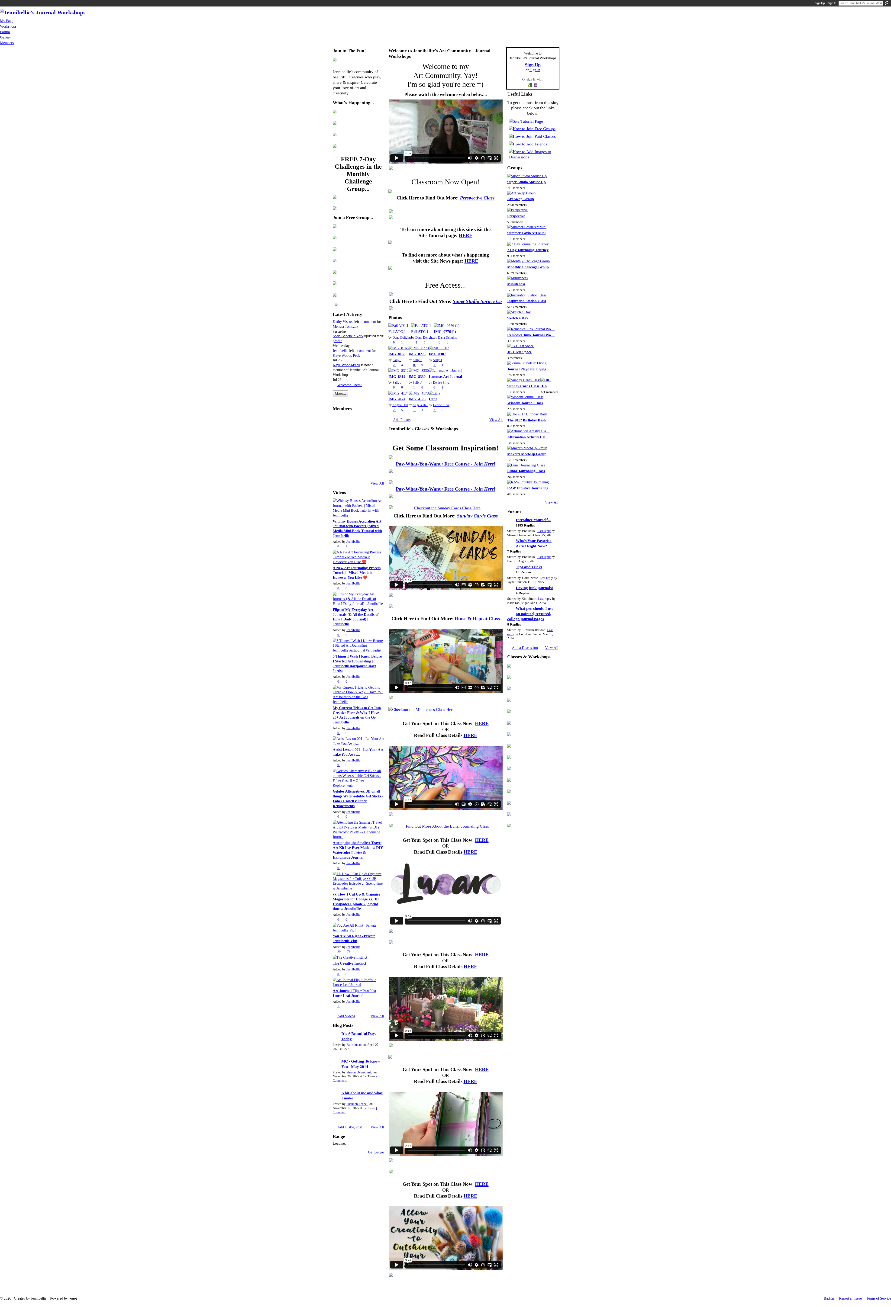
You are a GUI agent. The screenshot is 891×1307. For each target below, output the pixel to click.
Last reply (544, 531)
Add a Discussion (525, 648)
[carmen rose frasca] (339, 458)
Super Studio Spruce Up (526, 182)
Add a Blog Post (349, 1127)
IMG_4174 (396, 399)
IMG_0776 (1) (445, 332)
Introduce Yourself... (533, 520)
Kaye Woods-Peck (346, 355)
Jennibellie (340, 351)
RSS (335, 400)
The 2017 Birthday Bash (526, 420)
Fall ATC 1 (397, 332)
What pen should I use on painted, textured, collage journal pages (530, 613)
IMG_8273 (417, 354)
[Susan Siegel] (363, 433)
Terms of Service (878, 1298)
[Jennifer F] (363, 470)
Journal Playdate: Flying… (528, 369)
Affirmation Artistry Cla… (528, 437)
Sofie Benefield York (348, 336)
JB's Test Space (519, 352)
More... (340, 393)
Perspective (516, 216)
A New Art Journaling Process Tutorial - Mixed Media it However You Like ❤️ (357, 573)
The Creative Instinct (349, 963)
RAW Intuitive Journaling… (529, 488)
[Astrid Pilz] (351, 433)
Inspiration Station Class (526, 301)
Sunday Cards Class (523, 386)
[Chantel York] (376, 420)
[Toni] (351, 458)
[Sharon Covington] (339, 445)
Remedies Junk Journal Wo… (531, 335)
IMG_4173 (417, 399)
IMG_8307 (437, 354)
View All (377, 483)
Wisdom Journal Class (525, 403)
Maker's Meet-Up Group (526, 454)
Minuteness (516, 284)
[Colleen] (363, 445)
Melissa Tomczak (345, 326)
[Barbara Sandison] (376, 458)
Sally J (397, 360)
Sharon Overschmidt (359, 1072)
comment (369, 322)
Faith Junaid (354, 1045)
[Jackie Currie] (376, 445)
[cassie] (339, 470)
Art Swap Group (520, 199)
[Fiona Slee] (363, 420)
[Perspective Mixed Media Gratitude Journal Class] (445, 191)
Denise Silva (441, 382)
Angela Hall (400, 405)
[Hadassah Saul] (376, 433)
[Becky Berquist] (363, 458)
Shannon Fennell (357, 1104)
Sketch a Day (517, 318)
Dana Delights (402, 337)
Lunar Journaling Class (526, 471)
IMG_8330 (417, 377)
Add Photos (401, 420)
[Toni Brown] (339, 433)
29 (339, 952)
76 (348, 952)
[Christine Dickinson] (351, 445)
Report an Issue (850, 1298)
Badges (829, 1298)
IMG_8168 (396, 354)
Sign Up (820, 3)
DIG (543, 386)
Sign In (831, 3)
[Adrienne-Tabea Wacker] (376, 470)
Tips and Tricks (529, 567)
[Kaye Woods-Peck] (339, 420)
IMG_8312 (396, 377)
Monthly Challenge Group (528, 267)
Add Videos (346, 1016)
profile (337, 341)
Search (886, 3)
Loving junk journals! (534, 588)
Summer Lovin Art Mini (526, 233)
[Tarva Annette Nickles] (351, 470)
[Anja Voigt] (351, 420)
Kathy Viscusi (343, 322)
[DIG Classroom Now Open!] (445, 482)
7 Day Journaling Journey (528, 250)
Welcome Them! (349, 385)
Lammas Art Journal (445, 377)
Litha (433, 399)
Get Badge (376, 1152)
